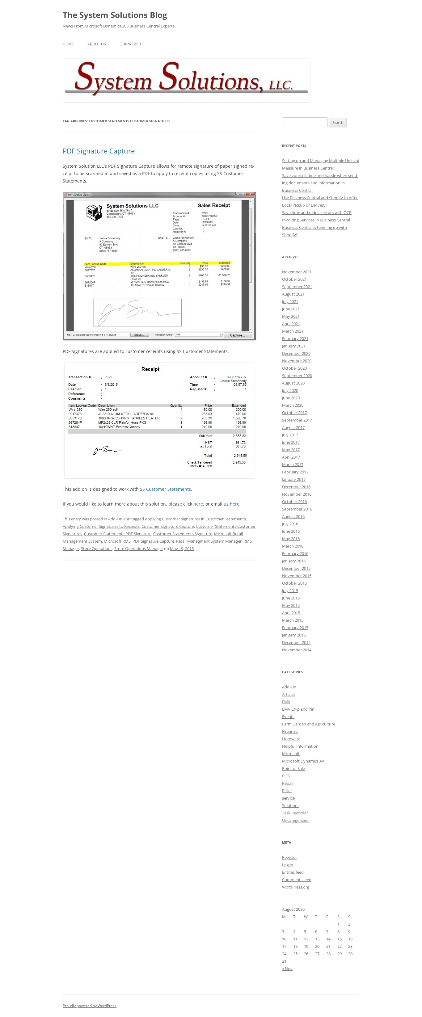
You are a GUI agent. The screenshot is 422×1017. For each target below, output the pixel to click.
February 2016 (295, 553)
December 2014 (296, 642)
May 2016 (291, 538)
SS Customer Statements (165, 489)
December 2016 (296, 487)
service (288, 798)
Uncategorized (295, 820)
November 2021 (296, 272)
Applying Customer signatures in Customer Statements (195, 519)
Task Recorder (295, 813)
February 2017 (295, 472)
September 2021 (297, 286)
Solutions (290, 805)
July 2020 (290, 390)
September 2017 (297, 420)
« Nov (287, 968)
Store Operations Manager (138, 548)
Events (288, 716)
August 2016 (293, 516)
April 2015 (291, 613)
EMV (286, 701)
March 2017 (292, 464)
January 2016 (294, 561)
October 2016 (294, 501)
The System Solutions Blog (115, 14)
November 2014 (296, 650)
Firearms (290, 731)
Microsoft (291, 753)
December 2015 (296, 568)
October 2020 (294, 368)
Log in (287, 865)
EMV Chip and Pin (298, 709)
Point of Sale (293, 768)
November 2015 (296, 575)
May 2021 (291, 316)
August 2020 (293, 383)
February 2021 (295, 338)
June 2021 (291, 309)
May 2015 (291, 605)
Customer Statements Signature (182, 533)
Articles (288, 694)
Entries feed (293, 872)
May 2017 (291, 449)
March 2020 (292, 405)
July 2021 (290, 301)
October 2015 (294, 583)
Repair (288, 783)
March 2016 (292, 546)
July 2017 (290, 435)
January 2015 (294, 635)
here (198, 504)
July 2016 (290, 524)
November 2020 (296, 361)
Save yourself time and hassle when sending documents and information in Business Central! (320, 183)
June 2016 (291, 531)
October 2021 (294, 279)
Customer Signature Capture (167, 526)
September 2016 (297, 509)
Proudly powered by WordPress (89, 1005)
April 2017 (291, 457)
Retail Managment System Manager (209, 541)
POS (286, 776)
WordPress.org (295, 887)
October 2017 (294, 412)
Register (289, 857)
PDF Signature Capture (99, 150)
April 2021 (291, 323)
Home (68, 44)
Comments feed (296, 879)
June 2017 (291, 442)
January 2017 (294, 479)
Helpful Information (300, 746)
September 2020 (297, 375)
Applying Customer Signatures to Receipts (101, 526)
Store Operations (96, 548)
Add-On (115, 519)
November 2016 (296, 494)
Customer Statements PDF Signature (117, 533)
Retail (287, 790)
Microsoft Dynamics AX (303, 761)
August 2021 (293, 294)
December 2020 (296, 353)
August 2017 (293, 427)
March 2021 (292, 331)
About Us (96, 44)
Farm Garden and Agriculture (308, 724)
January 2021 (294, 346)
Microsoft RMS (117, 541)
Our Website (132, 44)
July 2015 (290, 590)
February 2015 (295, 627)
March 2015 (292, 620)
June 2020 (291, 398)
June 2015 (291, 598)
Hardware (291, 739)
